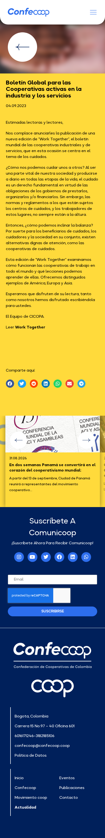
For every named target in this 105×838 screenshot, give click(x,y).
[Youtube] (32, 557)
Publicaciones (71, 787)
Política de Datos (31, 755)
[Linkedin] (73, 557)
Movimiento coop (31, 797)
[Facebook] (59, 557)
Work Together (30, 327)
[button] (10, 383)
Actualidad (25, 807)
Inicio (19, 778)
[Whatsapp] (86, 557)
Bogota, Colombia (31, 716)
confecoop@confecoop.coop (42, 745)
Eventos (67, 778)
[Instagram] (19, 557)
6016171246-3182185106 (34, 735)
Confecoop (25, 787)
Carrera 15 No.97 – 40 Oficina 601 (44, 726)
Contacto (68, 797)
